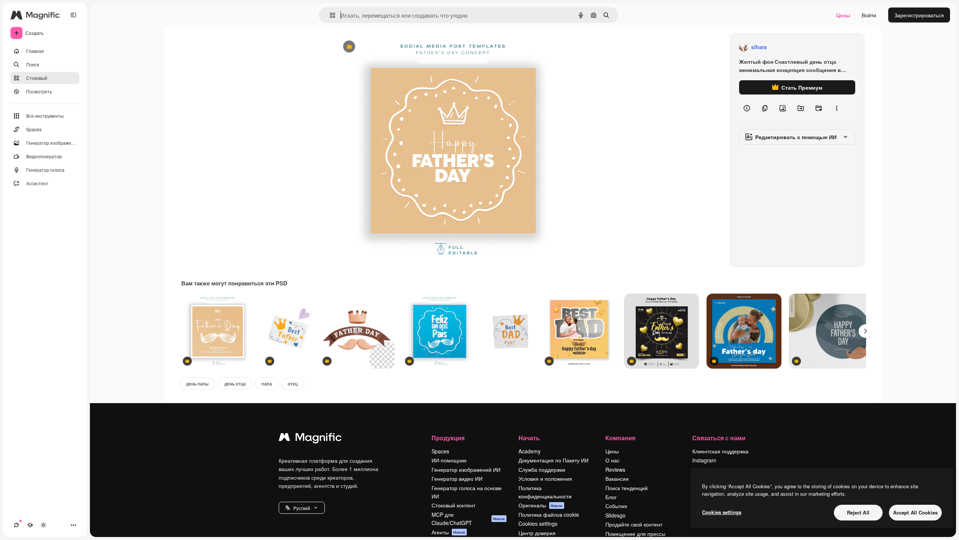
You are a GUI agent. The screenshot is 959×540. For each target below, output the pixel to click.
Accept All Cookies (915, 512)
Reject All (858, 512)
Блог (611, 497)
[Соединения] (16, 525)
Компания (620, 438)
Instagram (704, 460)
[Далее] (865, 331)
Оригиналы (540, 505)
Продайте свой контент (633, 524)
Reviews (615, 469)
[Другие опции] (836, 108)
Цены (843, 15)
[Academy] (30, 525)
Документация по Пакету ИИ (553, 460)
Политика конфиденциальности (545, 492)
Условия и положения (545, 478)
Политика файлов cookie (548, 514)
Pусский (301, 508)
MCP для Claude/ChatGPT (468, 518)
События (616, 506)
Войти (869, 15)
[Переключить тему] (43, 525)
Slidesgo (615, 515)
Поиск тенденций (626, 488)
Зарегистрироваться (919, 15)
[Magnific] (310, 438)
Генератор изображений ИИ (466, 469)
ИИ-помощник (449, 460)
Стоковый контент (453, 505)
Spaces (440, 451)
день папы (197, 383)
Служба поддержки (541, 469)
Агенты (448, 532)
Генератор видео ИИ (457, 478)
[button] (302, 508)
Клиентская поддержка (720, 451)
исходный (386, 47)
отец (293, 383)
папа (266, 383)
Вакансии (617, 478)
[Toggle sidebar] (73, 15)
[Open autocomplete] (329, 15)
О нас (612, 460)
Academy (529, 451)
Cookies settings (537, 523)
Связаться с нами (718, 438)
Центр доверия (537, 533)
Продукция (448, 438)
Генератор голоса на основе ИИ (467, 492)
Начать (529, 438)
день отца (235, 383)
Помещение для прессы (635, 533)
